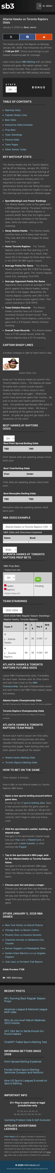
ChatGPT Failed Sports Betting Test (25, 1042)
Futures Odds (12, 139)
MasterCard (34, 839)
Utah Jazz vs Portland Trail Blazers (24, 961)
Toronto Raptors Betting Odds (21, 762)
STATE (11, 84)
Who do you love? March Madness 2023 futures (24, 1021)
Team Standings (13, 134)
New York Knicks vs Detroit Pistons (24, 925)
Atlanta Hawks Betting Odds (20, 757)
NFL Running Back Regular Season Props (25, 1000)
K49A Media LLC (11, 1137)
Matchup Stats (13, 110)
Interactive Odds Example (19, 124)
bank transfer (28, 843)
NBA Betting (28, 61)
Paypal (22, 846)
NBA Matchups (14, 977)
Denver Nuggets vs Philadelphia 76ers (25, 948)
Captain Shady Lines (16, 115)
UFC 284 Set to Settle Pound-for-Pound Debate (24, 1032)
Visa (17, 839)
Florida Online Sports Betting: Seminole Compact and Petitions (23, 1071)
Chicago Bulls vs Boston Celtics (22, 930)
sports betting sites (34, 802)
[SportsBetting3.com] (7, 6)
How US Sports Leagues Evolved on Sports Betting (25, 1082)
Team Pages (11, 144)
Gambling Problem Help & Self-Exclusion (27, 1120)
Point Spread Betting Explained (22, 1061)
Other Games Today (15, 149)
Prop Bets (10, 129)
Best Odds (10, 120)
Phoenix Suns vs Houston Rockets (23, 934)
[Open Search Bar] (38, 6)
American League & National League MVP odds (25, 1011)
